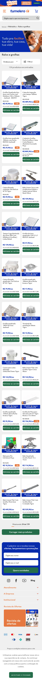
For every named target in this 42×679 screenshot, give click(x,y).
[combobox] (21, 18)
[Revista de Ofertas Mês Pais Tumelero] (21, 626)
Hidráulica (12, 26)
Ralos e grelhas (24, 26)
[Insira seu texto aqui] (8, 580)
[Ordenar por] (11, 61)
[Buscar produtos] (37, 18)
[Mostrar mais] (20, 532)
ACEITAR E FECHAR (21, 675)
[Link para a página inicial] (4, 27)
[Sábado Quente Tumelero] (21, 3)
